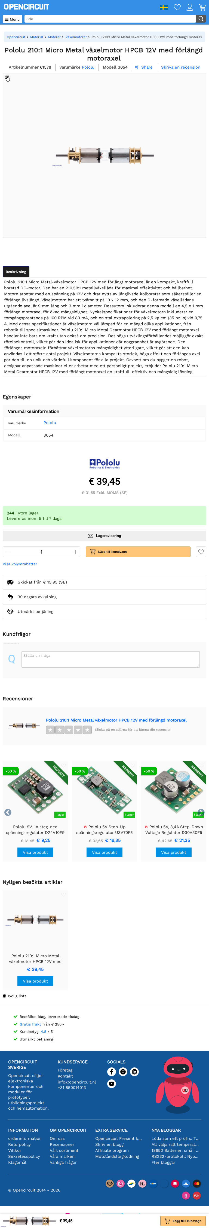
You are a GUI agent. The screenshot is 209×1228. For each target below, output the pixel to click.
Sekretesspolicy (24, 1156)
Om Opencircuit (68, 1130)
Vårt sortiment (64, 1150)
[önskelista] (174, 8)
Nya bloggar (166, 1130)
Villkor (14, 1150)
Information (23, 1130)
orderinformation (25, 1138)
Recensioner (62, 1144)
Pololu (50, 422)
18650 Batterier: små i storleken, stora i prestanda (176, 1150)
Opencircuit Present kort (119, 1138)
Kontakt (65, 1076)
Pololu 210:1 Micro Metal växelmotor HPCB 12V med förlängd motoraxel (116, 720)
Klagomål (17, 1162)
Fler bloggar (163, 1162)
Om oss (57, 1138)
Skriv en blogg (109, 1144)
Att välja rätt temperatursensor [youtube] (176, 1144)
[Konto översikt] (187, 8)
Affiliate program (112, 1150)
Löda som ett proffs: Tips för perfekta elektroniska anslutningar (176, 1138)
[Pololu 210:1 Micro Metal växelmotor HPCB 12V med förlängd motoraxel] (24, 726)
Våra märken (62, 1156)
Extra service (111, 1130)
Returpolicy (19, 1144)
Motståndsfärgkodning (117, 1156)
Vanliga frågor (63, 1162)
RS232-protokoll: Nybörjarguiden (176, 1156)
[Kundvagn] (199, 8)
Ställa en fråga (36, 655)
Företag (65, 1070)
